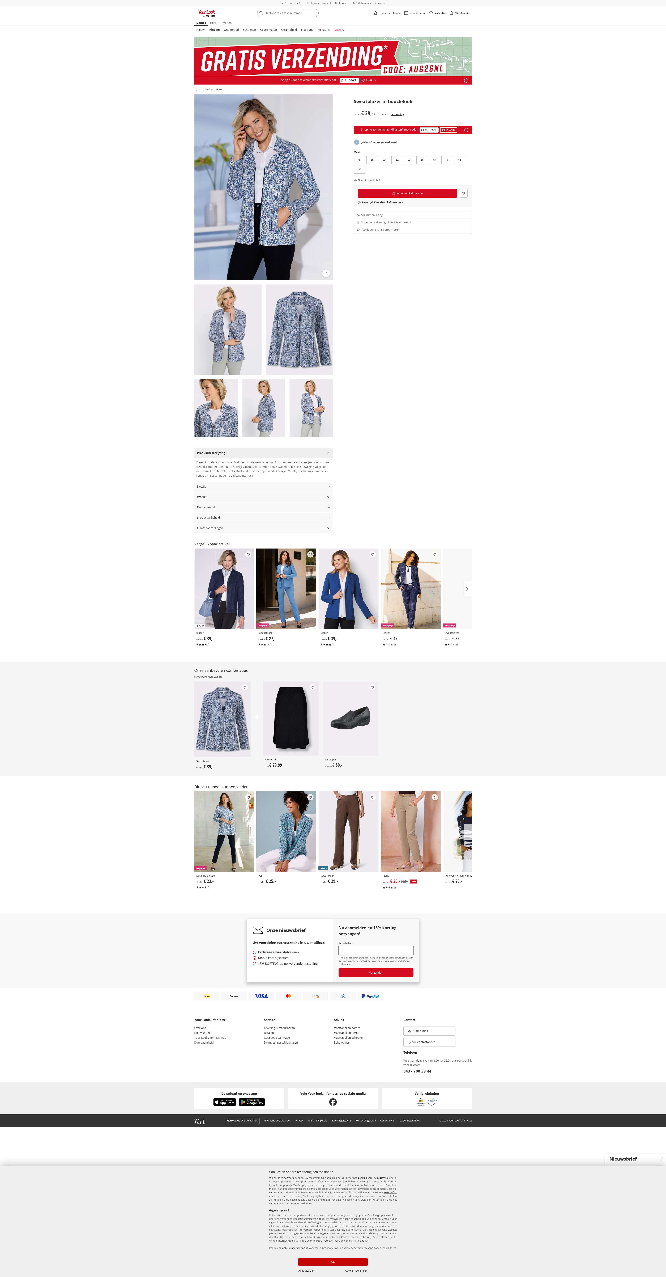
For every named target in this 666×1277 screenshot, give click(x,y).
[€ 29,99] (291, 718)
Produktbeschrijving (211, 453)
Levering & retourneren (279, 1028)
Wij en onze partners (281, 1177)
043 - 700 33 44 (417, 1071)
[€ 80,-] (350, 718)
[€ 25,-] (286, 831)
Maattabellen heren (346, 1033)
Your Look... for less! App (210, 1038)
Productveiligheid (208, 518)
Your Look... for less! (210, 1020)
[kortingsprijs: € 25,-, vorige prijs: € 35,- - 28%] (411, 831)
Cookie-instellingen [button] (409, 1120)
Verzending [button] (397, 114)
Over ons (200, 1028)
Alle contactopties (423, 1042)
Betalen (269, 1033)
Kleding (214, 30)
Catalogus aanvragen (278, 1038)
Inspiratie (307, 30)
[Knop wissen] (315, 13)
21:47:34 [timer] (371, 80)
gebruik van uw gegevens (373, 1177)
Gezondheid (289, 30)
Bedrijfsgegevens (341, 1120)
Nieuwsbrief (202, 1033)
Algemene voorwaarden (277, 1120)
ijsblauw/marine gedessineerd (379, 142)
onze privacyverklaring (295, 1248)
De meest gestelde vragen (281, 1042)
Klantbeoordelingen (210, 528)
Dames (201, 23)
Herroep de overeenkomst (242, 1120)
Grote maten (268, 30)
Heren (214, 23)
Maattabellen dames (347, 1028)
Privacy (299, 1120)
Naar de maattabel (369, 180)
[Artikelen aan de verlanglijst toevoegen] (463, 193)
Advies (339, 1020)
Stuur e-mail (420, 1032)
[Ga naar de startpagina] (206, 13)
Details (201, 486)
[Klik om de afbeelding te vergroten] (326, 273)
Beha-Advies (342, 1042)
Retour (201, 497)
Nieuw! (200, 30)
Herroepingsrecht (366, 1120)
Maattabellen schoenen (349, 1038)
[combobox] (295, 13)
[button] (195, 89)
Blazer (220, 89)
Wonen (227, 23)
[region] (333, 1221)
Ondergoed (231, 30)
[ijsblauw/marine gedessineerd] (356, 142)
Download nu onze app (239, 1093)
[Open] (466, 80)
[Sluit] (662, 1158)
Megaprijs (324, 30)
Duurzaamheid (206, 507)
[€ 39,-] (224, 589)
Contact (409, 1020)
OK (333, 1261)
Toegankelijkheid (317, 1120)
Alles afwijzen (306, 1270)
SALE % (339, 30)
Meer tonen (346, 963)
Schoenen (249, 30)
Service (269, 1020)
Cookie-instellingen (356, 1270)
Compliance (387, 1120)
